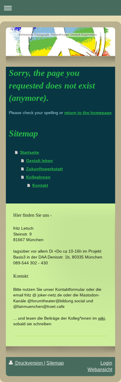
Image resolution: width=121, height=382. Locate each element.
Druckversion (29, 363)
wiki (101, 318)
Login (106, 363)
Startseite (29, 152)
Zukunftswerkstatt (44, 168)
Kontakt (40, 185)
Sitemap (55, 363)
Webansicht (100, 369)
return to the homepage (88, 112)
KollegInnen (38, 177)
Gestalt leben (39, 160)
